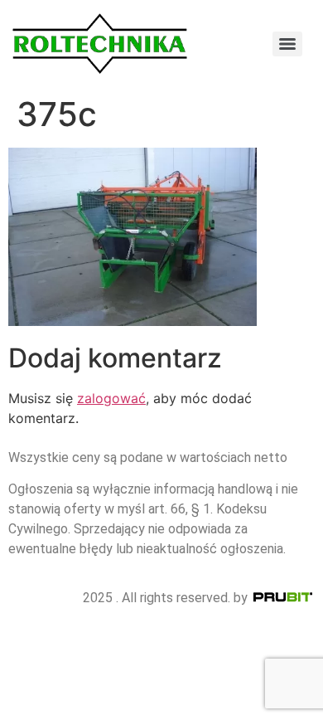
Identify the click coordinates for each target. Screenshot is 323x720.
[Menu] (287, 44)
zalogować (111, 398)
